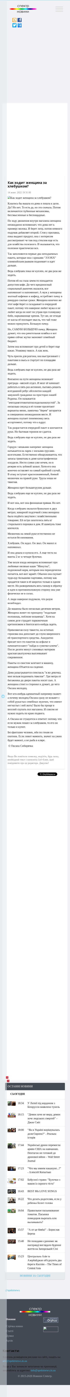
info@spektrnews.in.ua (43, 1370)
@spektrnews (12, 1290)
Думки (10, 1335)
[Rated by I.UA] (50, 1328)
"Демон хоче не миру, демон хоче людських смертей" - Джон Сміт (44, 1118)
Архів (9, 1340)
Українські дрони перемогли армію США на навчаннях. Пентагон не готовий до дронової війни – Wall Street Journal (44, 1153)
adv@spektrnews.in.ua (15, 1361)
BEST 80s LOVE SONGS (42, 1191)
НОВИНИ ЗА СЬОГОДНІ (35, 1275)
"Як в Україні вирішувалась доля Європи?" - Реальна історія (44, 1133)
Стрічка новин (14, 1326)
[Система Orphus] (50, 1319)
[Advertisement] (35, 64)
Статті (9, 1331)
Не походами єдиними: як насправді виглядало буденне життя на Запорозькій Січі (44, 1245)
